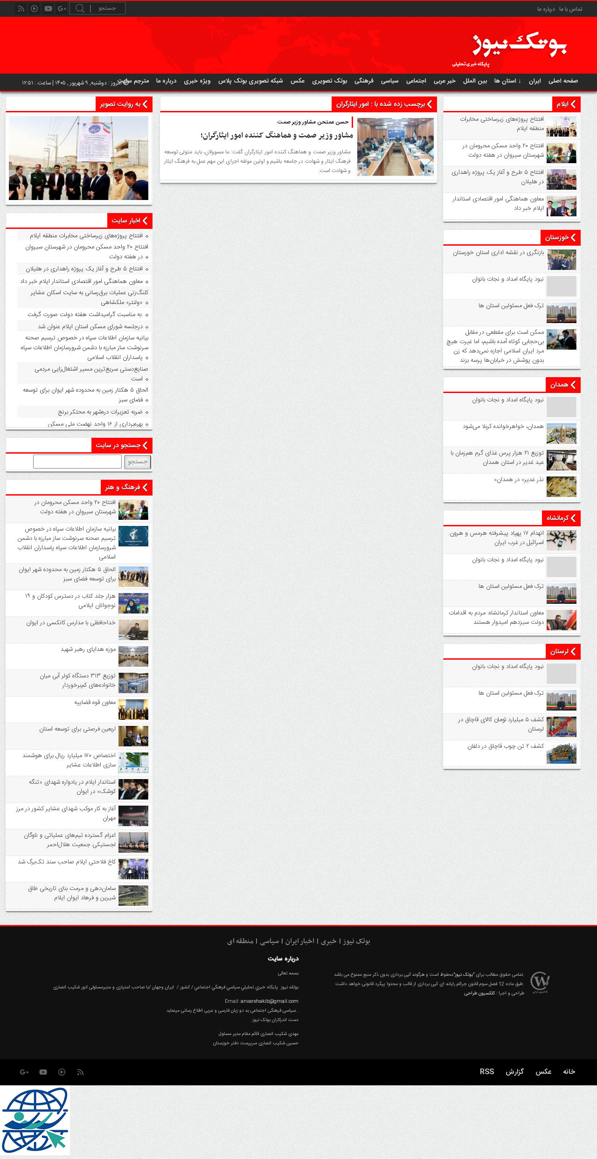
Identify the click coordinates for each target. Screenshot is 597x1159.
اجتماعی (416, 81)
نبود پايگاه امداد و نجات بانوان (508, 279)
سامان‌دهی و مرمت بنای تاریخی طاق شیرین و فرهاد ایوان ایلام (71, 893)
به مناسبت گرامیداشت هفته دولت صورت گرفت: (85, 315)
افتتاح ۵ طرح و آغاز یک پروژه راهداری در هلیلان (497, 177)
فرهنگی (364, 81)
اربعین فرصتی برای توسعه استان (77, 729)
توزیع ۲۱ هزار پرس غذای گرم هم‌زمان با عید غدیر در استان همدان (497, 457)
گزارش (515, 1072)
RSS (487, 1072)
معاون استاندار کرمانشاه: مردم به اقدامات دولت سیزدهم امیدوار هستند (496, 617)
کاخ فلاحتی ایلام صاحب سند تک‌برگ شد (66, 862)
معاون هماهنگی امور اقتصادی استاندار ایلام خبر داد (498, 203)
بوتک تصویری (329, 81)
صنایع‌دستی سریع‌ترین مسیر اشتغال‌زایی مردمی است (91, 374)
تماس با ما (570, 9)
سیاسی (390, 81)
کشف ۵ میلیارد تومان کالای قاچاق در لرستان (501, 724)
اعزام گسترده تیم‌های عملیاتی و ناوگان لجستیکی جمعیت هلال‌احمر (69, 840)
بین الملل (475, 81)
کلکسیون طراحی (480, 993)
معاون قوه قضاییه (94, 702)
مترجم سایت (133, 81)
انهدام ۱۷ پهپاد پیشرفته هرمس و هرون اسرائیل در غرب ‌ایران (497, 538)
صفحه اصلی (563, 81)
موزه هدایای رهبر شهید (88, 649)
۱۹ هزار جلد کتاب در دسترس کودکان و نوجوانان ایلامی (70, 601)
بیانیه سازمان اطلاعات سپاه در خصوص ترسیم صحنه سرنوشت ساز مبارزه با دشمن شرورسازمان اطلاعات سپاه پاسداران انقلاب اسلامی (84, 348)
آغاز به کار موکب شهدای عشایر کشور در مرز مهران (65, 813)
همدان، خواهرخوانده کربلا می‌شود (503, 426)
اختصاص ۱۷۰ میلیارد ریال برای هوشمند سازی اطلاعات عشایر (68, 760)
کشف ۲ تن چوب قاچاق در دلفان (505, 746)
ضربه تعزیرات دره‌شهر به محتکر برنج (100, 412)
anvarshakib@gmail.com (269, 1001)
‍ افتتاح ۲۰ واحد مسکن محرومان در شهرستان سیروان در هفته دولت (502, 150)
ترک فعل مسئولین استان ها (511, 305)
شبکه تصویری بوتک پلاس (250, 81)
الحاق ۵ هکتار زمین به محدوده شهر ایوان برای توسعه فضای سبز (85, 395)
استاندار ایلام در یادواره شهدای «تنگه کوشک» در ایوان (72, 787)
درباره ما (546, 9)
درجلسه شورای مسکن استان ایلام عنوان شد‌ (90, 327)
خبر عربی (445, 81)
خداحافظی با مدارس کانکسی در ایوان (70, 623)
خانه (569, 1072)
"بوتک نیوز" (463, 975)
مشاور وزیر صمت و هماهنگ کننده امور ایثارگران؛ (277, 135)
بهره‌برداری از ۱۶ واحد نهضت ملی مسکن (95, 424)
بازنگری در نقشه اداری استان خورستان (498, 252)
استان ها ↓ (507, 81)
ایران (535, 81)
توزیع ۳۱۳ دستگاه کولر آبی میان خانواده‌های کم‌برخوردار (77, 680)
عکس (298, 81)
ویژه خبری (197, 81)
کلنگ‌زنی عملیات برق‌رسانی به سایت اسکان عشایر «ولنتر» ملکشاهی (89, 298)
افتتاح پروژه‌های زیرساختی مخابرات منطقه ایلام (502, 124)
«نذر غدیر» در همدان (519, 479)
